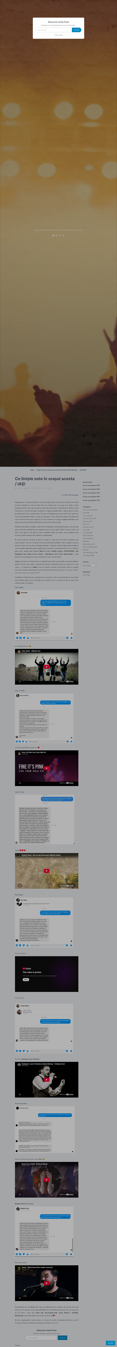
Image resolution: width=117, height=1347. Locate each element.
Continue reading (58, 35)
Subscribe (76, 30)
